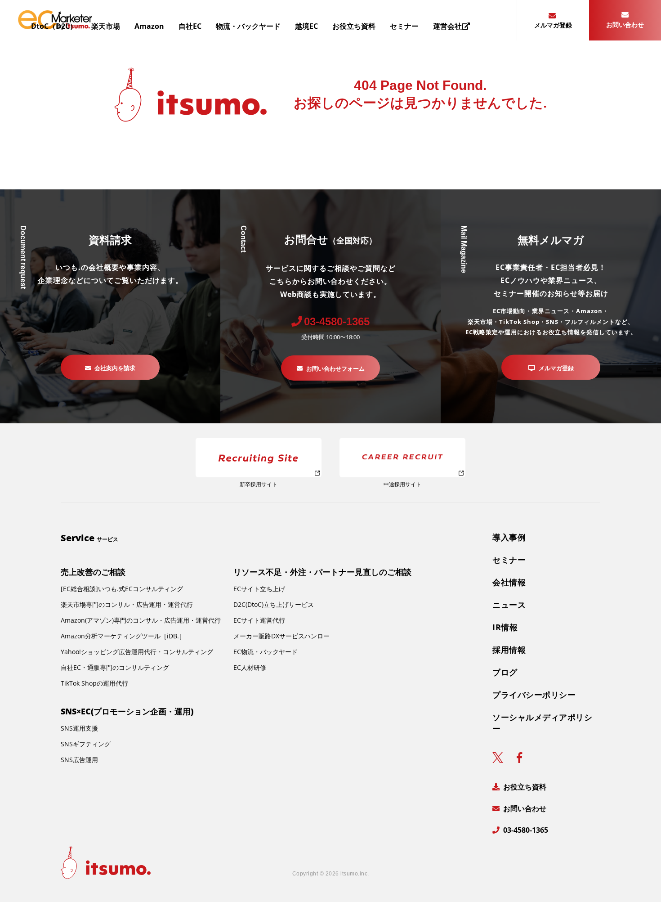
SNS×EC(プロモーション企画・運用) (127, 711)
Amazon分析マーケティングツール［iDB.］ (123, 636)
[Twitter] (497, 757)
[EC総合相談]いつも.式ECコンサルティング (122, 588)
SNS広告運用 (79, 759)
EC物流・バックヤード (265, 651)
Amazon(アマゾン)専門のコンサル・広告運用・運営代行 (141, 620)
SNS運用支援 (79, 728)
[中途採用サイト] (402, 457)
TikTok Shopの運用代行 (94, 683)
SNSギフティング (86, 744)
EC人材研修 (249, 667)
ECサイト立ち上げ (259, 588)
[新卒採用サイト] (259, 457)
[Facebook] (519, 757)
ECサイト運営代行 (259, 620)
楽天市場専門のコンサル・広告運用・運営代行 (127, 604)
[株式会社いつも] (106, 862)
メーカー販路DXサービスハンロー (281, 636)
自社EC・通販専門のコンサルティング (115, 667)
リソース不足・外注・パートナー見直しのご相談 (322, 571)
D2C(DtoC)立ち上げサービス (273, 604)
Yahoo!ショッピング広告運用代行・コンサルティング (137, 651)
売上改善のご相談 (93, 571)
